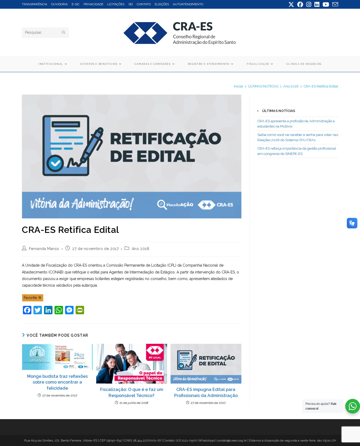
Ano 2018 (140, 249)
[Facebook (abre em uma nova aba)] (300, 4)
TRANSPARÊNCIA (34, 4)
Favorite (31, 298)
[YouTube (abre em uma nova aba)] (326, 4)
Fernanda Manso (44, 249)
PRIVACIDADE (93, 4)
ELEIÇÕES (162, 4)
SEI (130, 4)
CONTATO (144, 4)
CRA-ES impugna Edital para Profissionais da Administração (206, 392)
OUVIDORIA (59, 4)
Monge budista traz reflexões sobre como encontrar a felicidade (57, 382)
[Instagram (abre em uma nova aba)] (309, 4)
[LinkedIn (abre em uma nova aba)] (317, 4)
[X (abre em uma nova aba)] (291, 4)
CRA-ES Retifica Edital (321, 86)
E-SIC (76, 4)
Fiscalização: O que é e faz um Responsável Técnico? (131, 392)
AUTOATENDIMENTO (188, 4)
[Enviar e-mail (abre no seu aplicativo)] (334, 4)
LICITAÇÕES (115, 4)
